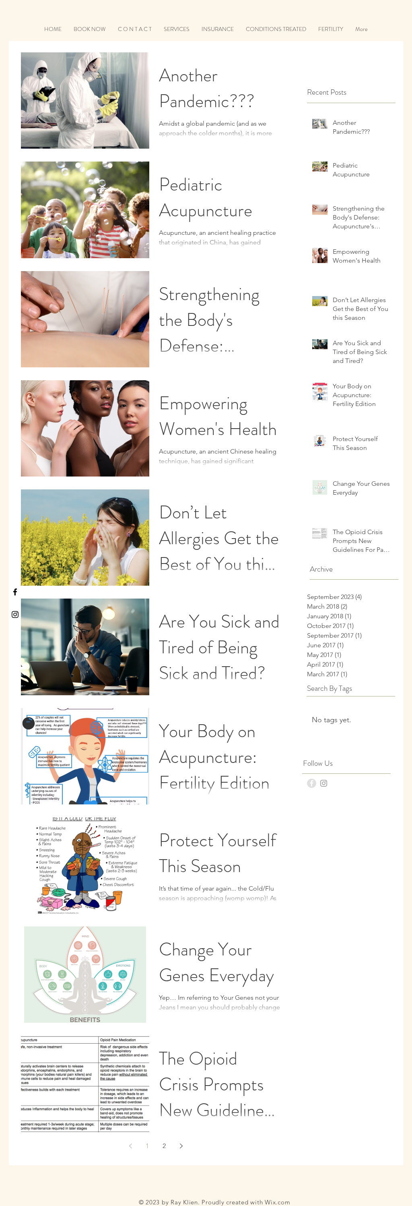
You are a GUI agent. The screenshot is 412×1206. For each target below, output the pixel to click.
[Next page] (181, 1146)
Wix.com (277, 1202)
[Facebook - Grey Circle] (311, 783)
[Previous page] (130, 1146)
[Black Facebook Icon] (15, 592)
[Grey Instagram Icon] (323, 783)
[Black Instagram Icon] (15, 614)
